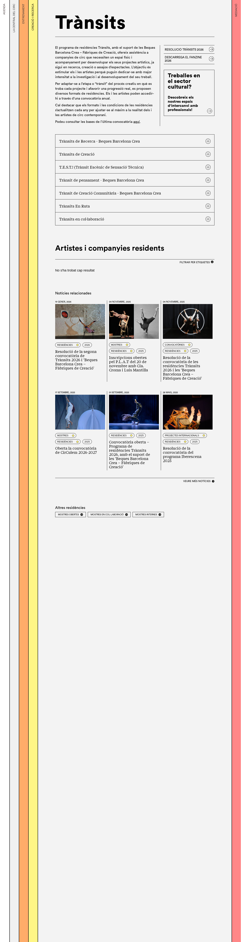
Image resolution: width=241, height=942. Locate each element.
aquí (136, 121)
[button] (134, 141)
